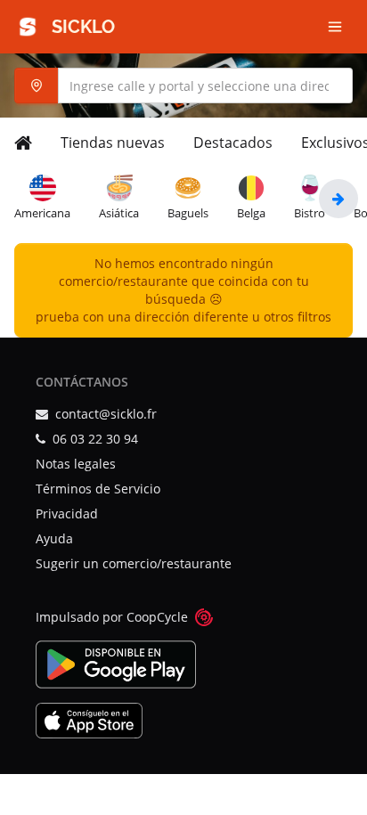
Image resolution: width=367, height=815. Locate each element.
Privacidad (67, 513)
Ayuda (54, 538)
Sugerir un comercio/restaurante (134, 563)
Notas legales (76, 463)
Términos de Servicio (98, 488)
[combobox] (183, 85)
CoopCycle (157, 616)
